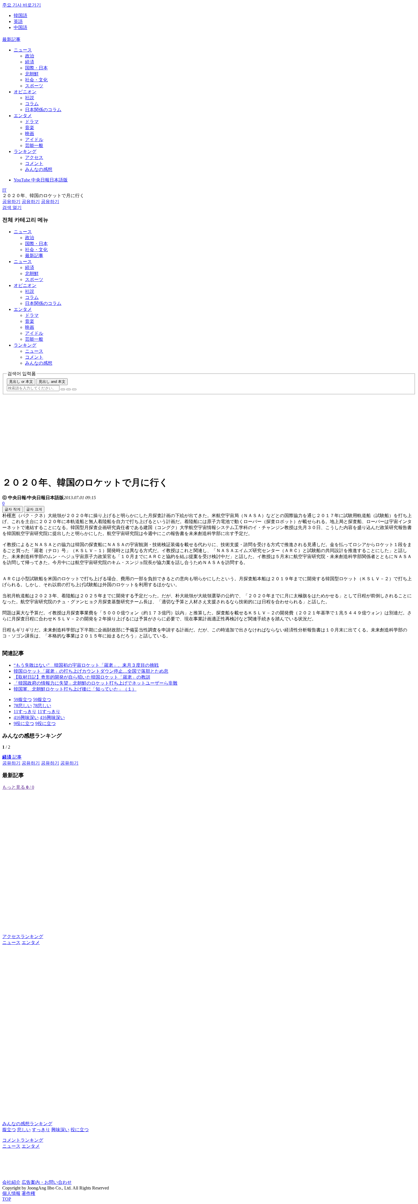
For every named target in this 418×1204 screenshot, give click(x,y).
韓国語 (20, 15)
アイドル (34, 139)
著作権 (28, 1193)
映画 (29, 133)
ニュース (23, 50)
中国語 (20, 27)
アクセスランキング (22, 936)
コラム (32, 103)
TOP (6, 1199)
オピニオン (25, 91)
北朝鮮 (32, 73)
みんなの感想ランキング (27, 1123)
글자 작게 (12, 509)
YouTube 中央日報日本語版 (41, 179)
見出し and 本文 (52, 381)
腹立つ (9, 1129)
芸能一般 (34, 145)
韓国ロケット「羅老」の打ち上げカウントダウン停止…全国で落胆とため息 (91, 671)
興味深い (60, 1129)
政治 (29, 55)
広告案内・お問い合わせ (47, 1182)
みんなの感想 (38, 169)
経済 (29, 61)
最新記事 (11, 39)
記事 (12, 757)
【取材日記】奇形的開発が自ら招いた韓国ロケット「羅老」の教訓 (82, 677)
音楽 (29, 127)
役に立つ (80, 1129)
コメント (34, 163)
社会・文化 (36, 79)
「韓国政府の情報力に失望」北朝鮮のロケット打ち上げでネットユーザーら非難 (95, 683)
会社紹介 (11, 1182)
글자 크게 (34, 509)
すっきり (41, 1129)
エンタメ (23, 115)
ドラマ (32, 121)
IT (4, 190)
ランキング (25, 151)
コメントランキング (22, 1140)
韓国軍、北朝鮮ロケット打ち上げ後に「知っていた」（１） (75, 689)
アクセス (34, 157)
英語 (18, 21)
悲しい (24, 1129)
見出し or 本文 (21, 381)
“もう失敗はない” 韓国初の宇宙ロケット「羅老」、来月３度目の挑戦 (86, 665)
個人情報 (11, 1193)
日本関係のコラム (43, 109)
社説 (29, 97)
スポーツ (34, 85)
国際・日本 (36, 67)
